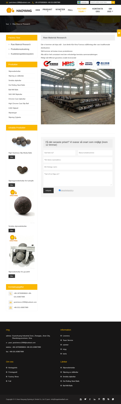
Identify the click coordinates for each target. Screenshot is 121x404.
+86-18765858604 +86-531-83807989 (47, 2)
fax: (7, 352)
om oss (109, 10)
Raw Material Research (21, 44)
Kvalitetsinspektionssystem (21, 54)
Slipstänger (13, 113)
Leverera (66, 336)
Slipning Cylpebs (15, 117)
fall (70, 10)
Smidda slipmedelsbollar (18, 226)
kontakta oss (97, 10)
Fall (9, 381)
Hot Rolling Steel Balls (17, 85)
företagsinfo (12, 368)
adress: (9, 336)
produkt (47, 10)
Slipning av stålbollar (16, 76)
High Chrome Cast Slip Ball (19, 103)
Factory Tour (81, 10)
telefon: (9, 347)
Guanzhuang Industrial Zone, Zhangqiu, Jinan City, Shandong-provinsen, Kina (31, 337)
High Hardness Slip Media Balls (20, 153)
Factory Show (13, 377)
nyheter (60, 10)
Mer (11, 157)
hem (38, 10)
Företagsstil (12, 372)
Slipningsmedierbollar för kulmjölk (21, 181)
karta (65, 354)
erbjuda (48, 190)
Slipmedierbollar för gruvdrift (19, 272)
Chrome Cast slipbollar (17, 99)
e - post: (9, 343)
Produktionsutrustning (20, 49)
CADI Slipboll (13, 108)
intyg (64, 349)
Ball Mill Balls (13, 90)
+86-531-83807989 (21, 307)
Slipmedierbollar (15, 71)
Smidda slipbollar (15, 80)
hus (7, 24)
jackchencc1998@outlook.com (19, 2)
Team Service (68, 340)
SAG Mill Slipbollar (15, 94)
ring (8, 330)
